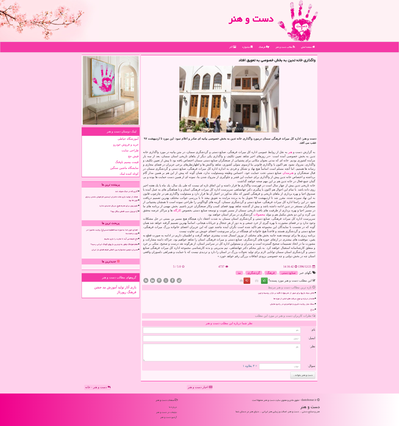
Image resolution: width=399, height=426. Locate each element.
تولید (120, 287)
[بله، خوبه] (264, 281)
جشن (98, 287)
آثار (231, 47)
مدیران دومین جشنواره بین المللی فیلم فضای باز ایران (115, 250)
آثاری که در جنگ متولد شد (126, 191)
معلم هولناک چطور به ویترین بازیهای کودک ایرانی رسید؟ (114, 244)
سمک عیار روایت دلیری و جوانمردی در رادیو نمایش (292, 304)
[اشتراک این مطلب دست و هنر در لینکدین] (152, 280)
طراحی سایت (130, 150)
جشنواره (246, 47)
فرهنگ (262, 47)
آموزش (111, 287)
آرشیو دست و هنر (168, 417)
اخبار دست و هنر (198, 387)
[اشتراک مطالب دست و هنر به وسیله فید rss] (146, 280)
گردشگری (254, 272)
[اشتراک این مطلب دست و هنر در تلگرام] (179, 280)
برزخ (312, 309)
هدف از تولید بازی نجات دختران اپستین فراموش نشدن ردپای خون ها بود (111, 198)
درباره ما (173, 407)
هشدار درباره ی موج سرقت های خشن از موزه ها (293, 298)
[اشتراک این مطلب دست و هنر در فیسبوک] (172, 280)
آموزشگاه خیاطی (128, 138)
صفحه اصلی (306, 47)
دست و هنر (251, 18)
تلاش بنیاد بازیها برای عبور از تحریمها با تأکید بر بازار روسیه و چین (286, 293)
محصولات (259, 214)
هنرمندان (288, 172)
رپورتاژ (121, 292)
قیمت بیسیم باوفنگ (127, 162)
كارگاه (177, 210)
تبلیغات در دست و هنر (166, 412)
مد (239, 272)
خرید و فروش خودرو (126, 144)
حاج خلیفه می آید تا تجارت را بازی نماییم (121, 239)
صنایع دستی (288, 272)
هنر (290, 152)
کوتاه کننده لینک (129, 173)
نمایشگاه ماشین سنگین (124, 167)
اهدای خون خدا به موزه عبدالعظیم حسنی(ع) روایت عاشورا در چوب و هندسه (112, 231)
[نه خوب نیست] (247, 281)
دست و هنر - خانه (96, 387)
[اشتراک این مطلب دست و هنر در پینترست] (159, 280)
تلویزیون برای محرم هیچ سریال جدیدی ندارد (118, 206)
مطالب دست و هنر (284, 47)
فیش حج (133, 156)
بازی (132, 287)
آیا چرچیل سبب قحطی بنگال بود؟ (124, 211)
